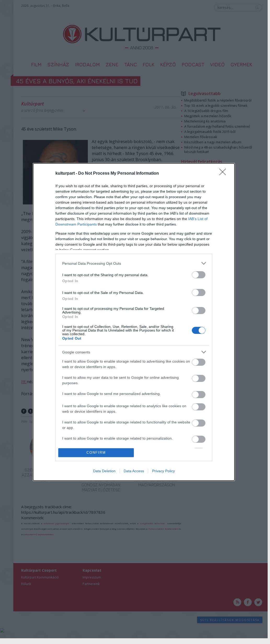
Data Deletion (104, 471)
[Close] (224, 174)
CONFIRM (96, 452)
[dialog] (133, 322)
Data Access (134, 471)
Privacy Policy (163, 471)
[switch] (198, 274)
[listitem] (133, 263)
